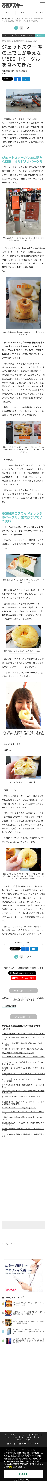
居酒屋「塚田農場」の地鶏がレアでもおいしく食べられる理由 (23, 1129)
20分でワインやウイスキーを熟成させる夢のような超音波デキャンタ (23, 1091)
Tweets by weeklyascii (8, 1244)
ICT (39, 12)
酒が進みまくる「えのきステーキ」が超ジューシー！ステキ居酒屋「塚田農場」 (23, 1103)
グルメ (7, 12)
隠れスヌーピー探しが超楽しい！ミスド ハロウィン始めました (23, 1069)
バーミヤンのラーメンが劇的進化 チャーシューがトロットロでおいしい (23, 1063)
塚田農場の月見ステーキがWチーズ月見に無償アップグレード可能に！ (23, 1124)
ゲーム (6, 1437)
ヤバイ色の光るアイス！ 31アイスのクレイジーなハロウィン (23, 1086)
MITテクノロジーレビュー (31, 1443)
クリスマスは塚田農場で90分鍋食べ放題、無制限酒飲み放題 (23, 1135)
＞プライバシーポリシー (23, 1480)
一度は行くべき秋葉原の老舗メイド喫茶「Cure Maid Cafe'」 (22, 1118)
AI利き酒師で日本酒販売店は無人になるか (18, 1053)
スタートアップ (23, 12)
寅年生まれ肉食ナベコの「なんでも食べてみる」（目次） (23, 1034)
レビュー (14, 1435)
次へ (29, 27)
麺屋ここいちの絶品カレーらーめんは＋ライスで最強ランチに (23, 1112)
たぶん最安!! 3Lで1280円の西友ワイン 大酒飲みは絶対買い (23, 1057)
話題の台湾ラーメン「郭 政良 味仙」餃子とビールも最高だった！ (23, 1074)
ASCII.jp (12, 1443)
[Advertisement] (23, 1161)
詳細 (10, 1467)
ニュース (24, 1435)
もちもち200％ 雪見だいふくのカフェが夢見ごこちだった (23, 1097)
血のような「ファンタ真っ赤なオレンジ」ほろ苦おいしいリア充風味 (23, 1080)
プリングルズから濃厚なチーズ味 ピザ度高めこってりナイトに (23, 1038)
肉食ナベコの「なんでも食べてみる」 (18, 35)
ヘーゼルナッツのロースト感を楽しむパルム (19, 1108)
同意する (23, 1474)
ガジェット (35, 1435)
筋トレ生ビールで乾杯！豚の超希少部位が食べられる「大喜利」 (22, 1044)
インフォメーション (23, 1440)
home (7, 18)
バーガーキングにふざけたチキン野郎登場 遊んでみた (22, 1049)
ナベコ (8, 73)
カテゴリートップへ (24, 990)
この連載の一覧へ (24, 1016)
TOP (5, 1435)
